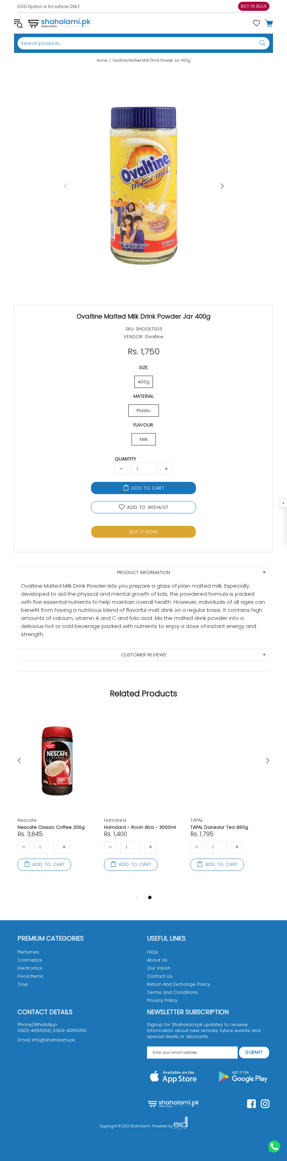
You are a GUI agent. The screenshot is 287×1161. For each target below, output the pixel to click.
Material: (143, 396)
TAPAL (196, 820)
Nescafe (27, 820)
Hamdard (115, 820)
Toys (23, 984)
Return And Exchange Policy (178, 984)
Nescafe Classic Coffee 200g (51, 827)
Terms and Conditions (172, 992)
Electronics (30, 968)
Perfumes (28, 952)
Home (102, 60)
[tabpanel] (57, 798)
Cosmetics (30, 960)
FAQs (152, 952)
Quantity (125, 459)
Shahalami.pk (59, 23)
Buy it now (144, 531)
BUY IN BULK (254, 6)
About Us (157, 960)
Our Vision (158, 968)
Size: (143, 367)
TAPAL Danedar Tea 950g (219, 827)
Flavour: (143, 425)
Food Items (30, 976)
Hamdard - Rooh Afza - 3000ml (140, 827)
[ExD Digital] (181, 1126)
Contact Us (159, 976)
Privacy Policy (162, 1000)
